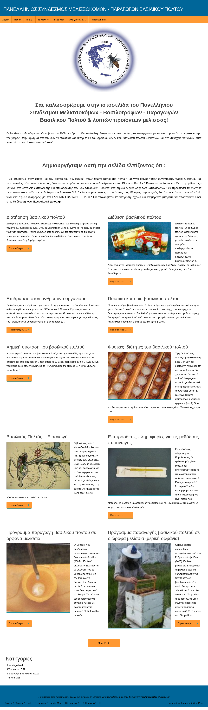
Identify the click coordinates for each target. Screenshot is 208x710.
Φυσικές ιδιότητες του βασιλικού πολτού (148, 346)
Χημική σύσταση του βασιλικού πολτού (45, 346)
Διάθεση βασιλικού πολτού (134, 217)
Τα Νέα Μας (13, 677)
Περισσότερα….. (18, 248)
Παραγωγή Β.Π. (93, 703)
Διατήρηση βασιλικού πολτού (35, 217)
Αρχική (8, 703)
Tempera (185, 703)
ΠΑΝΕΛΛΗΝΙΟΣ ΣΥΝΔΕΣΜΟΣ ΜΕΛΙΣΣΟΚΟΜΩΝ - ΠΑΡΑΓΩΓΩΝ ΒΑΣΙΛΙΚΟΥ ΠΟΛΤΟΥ (93, 9)
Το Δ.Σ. (30, 703)
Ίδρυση (19, 703)
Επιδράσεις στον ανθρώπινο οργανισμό (46, 298)
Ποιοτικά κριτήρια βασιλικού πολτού (143, 298)
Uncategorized (15, 665)
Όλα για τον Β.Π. (16, 669)
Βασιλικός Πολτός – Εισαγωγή (37, 436)
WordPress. (199, 703)
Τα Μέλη (41, 703)
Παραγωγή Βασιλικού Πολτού (23, 673)
